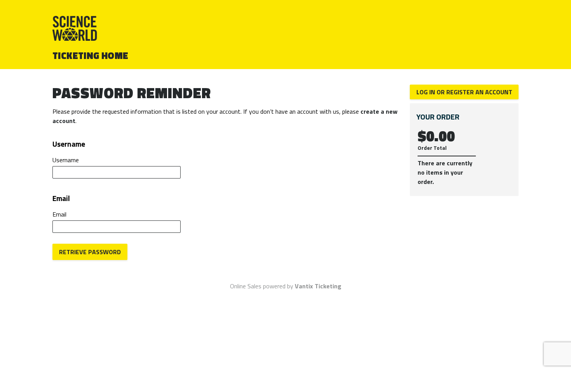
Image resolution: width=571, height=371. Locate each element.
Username (65, 160)
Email (59, 214)
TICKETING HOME (90, 55)
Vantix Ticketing (318, 286)
